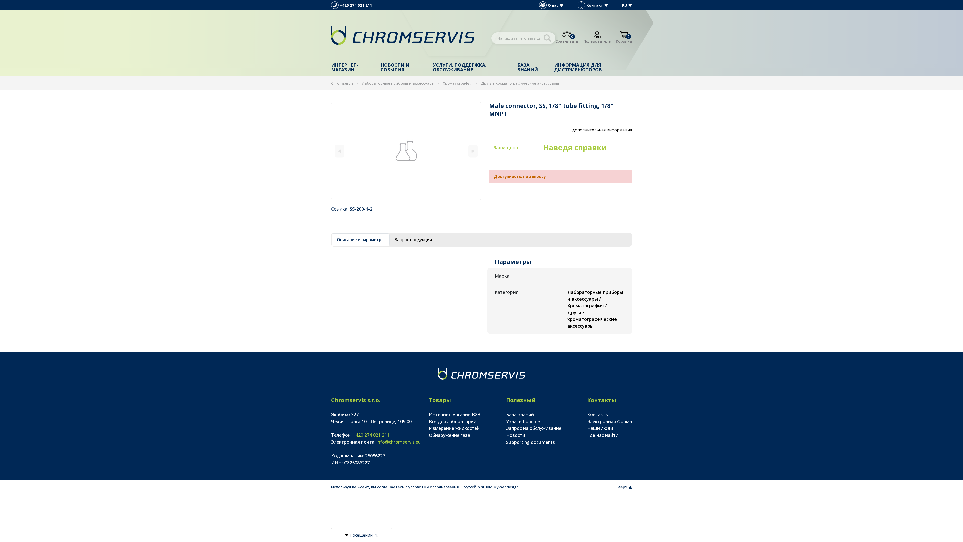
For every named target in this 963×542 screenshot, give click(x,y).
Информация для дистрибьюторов (578, 67)
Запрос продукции (413, 239)
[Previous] (339, 151)
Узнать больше (523, 421)
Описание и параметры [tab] (360, 239)
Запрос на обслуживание (533, 428)
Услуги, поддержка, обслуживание (459, 67)
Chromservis (342, 83)
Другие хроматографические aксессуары (520, 83)
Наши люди (600, 428)
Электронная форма (609, 421)
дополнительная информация (602, 130)
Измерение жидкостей (454, 428)
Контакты (598, 414)
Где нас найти (602, 435)
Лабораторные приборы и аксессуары (398, 83)
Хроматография (458, 83)
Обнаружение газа (449, 435)
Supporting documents (530, 442)
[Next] (473, 151)
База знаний (527, 67)
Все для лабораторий (452, 421)
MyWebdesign (506, 486)
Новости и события (395, 67)
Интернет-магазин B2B (454, 414)
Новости (515, 435)
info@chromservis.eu (399, 442)
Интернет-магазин (344, 67)
